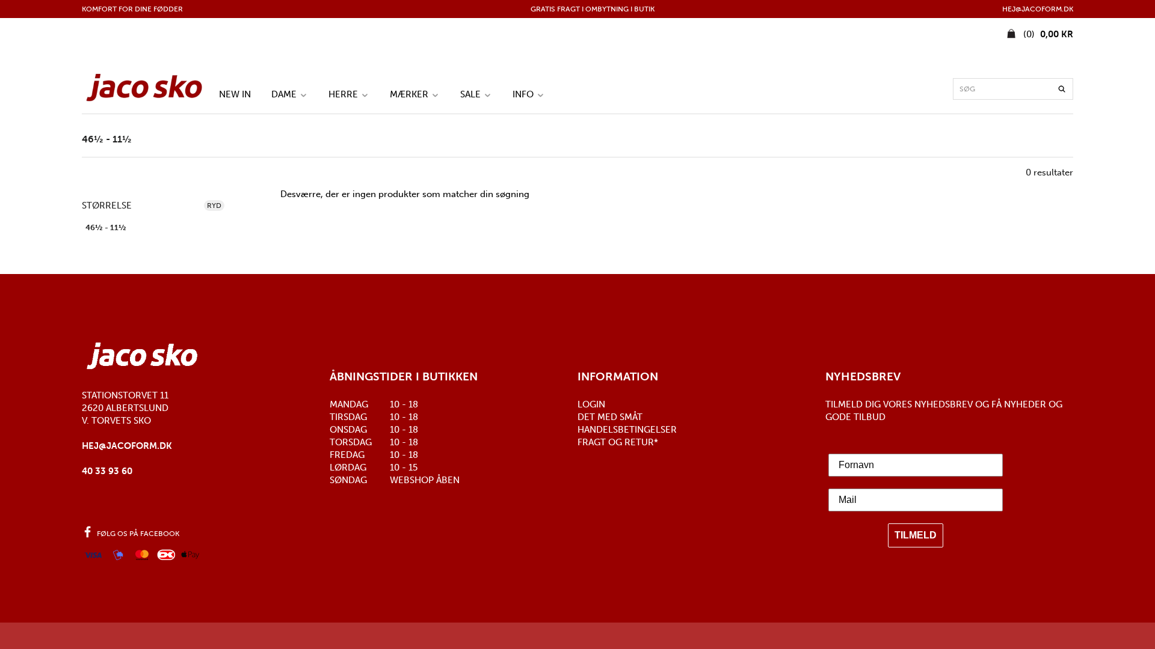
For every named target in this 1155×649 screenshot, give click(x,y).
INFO (524, 94)
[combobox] (1013, 89)
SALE (471, 94)
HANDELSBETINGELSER (627, 429)
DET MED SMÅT (610, 417)
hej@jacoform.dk (127, 445)
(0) (1047, 34)
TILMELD (916, 535)
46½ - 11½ (105, 227)
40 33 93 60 (107, 471)
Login (591, 404)
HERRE (344, 94)
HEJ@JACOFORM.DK (1037, 9)
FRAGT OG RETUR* (618, 442)
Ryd (214, 205)
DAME (285, 94)
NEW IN (235, 94)
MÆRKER (410, 94)
